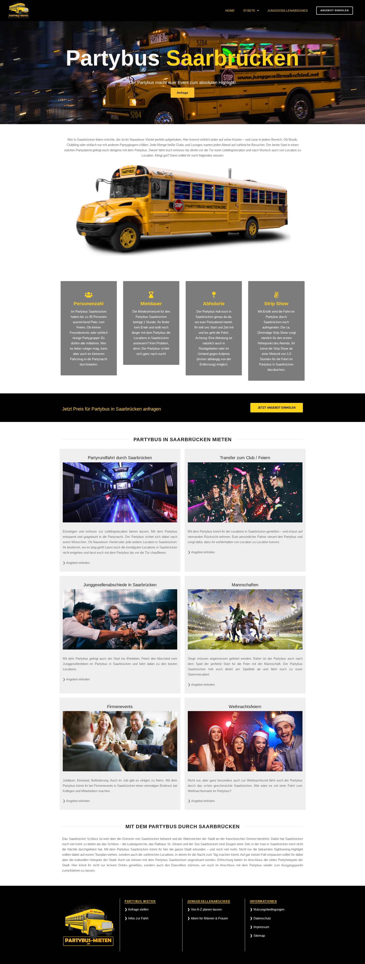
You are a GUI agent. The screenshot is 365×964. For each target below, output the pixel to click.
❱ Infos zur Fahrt (136, 918)
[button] (258, 10)
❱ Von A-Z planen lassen (204, 909)
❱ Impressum (259, 927)
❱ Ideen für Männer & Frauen (207, 918)
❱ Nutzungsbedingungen (267, 909)
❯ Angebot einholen (76, 562)
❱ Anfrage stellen (136, 909)
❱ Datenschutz (260, 918)
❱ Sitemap (257, 935)
